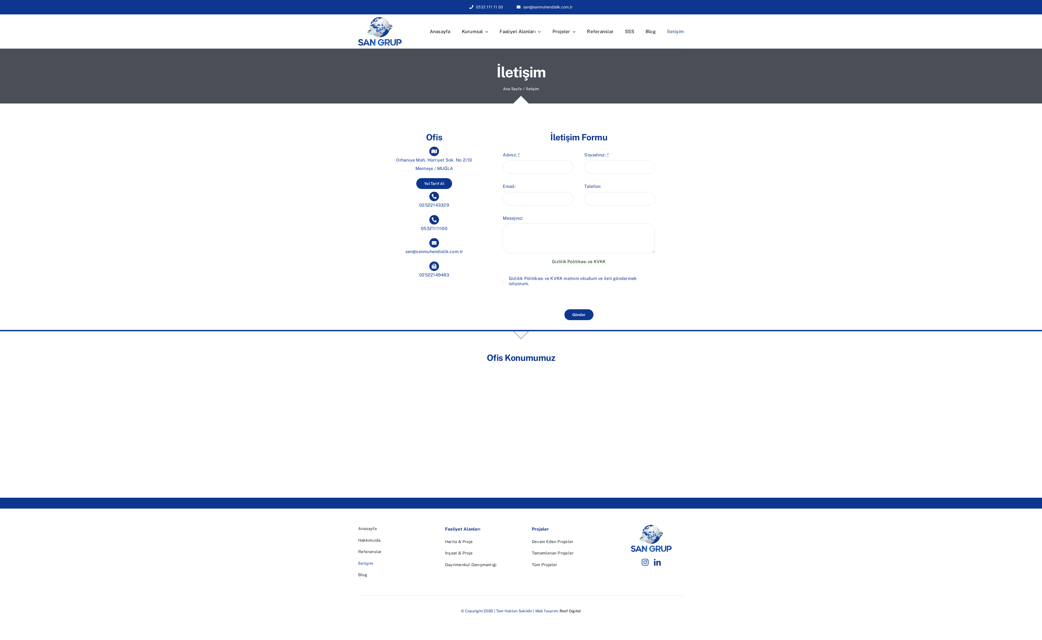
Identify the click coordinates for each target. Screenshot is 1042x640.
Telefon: (592, 186)
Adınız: (511, 154)
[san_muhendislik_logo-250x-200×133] (380, 19)
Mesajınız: (513, 218)
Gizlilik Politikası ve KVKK (579, 261)
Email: (509, 186)
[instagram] (645, 562)
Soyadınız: (596, 154)
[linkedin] (657, 562)
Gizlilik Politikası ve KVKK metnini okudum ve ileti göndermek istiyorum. (573, 281)
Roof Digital (570, 611)
